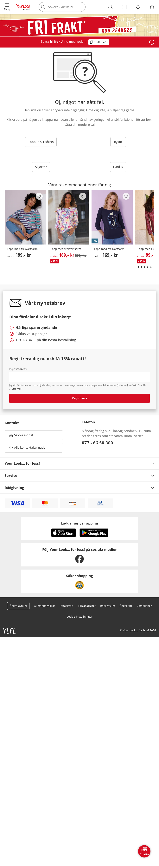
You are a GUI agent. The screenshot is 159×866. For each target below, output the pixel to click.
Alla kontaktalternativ (29, 447)
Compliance (144, 606)
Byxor (118, 142)
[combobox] (68, 7)
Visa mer (16, 388)
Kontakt (12, 422)
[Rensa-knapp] (81, 6)
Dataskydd (66, 606)
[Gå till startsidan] (23, 7)
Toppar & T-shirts (41, 142)
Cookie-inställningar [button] (79, 616)
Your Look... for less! (22, 463)
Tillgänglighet (87, 606)
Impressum (107, 606)
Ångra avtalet (18, 606)
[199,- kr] (25, 217)
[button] (7, 7)
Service (11, 475)
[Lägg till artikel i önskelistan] (39, 196)
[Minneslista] (138, 7)
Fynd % (118, 167)
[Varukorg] (152, 7)
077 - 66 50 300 (97, 443)
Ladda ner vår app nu (79, 523)
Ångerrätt (126, 606)
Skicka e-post (24, 436)
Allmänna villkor (44, 606)
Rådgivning (14, 487)
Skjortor (41, 167)
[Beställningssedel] (124, 7)
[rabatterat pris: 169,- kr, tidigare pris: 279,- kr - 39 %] (68, 217)
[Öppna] (152, 42)
